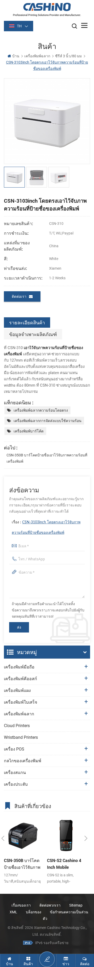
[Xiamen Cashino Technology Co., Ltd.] (47, 9)
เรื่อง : (46, 527)
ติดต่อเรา (19, 296)
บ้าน (15, 56)
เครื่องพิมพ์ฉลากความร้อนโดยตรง (41, 410)
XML (13, 912)
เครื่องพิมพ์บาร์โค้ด (29, 431)
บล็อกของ (33, 912)
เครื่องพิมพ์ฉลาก (37, 56)
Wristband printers (21, 737)
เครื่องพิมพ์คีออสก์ (20, 678)
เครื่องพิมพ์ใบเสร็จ (20, 702)
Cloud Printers (17, 725)
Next (85, 838)
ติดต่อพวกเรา (50, 905)
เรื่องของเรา (21, 905)
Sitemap (76, 905)
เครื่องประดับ (16, 784)
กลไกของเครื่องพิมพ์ (22, 760)
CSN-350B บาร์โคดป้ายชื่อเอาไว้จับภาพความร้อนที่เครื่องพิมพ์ (47, 458)
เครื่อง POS (14, 749)
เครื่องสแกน (15, 772)
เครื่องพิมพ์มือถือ (19, 667)
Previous (2, 838)
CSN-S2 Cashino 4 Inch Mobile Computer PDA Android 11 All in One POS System (64, 864)
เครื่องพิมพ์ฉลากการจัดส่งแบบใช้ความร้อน (47, 421)
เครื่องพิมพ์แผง (17, 690)
